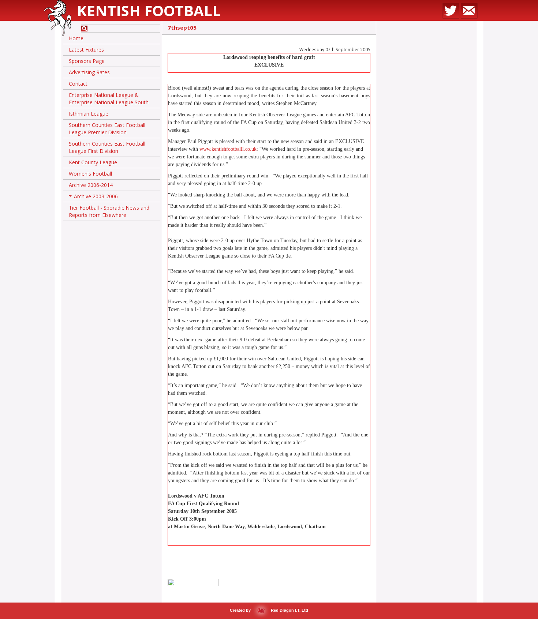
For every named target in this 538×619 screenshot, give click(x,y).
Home (76, 38)
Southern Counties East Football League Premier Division (107, 128)
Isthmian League (88, 113)
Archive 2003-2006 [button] (94, 197)
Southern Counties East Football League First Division (107, 147)
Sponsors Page (87, 60)
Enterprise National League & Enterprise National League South (109, 98)
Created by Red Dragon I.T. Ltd (269, 610)
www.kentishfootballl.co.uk (228, 149)
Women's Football (90, 173)
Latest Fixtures (86, 49)
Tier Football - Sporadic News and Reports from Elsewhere (109, 211)
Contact (78, 83)
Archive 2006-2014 (91, 184)
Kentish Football (149, 10)
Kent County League (93, 162)
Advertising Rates (89, 72)
